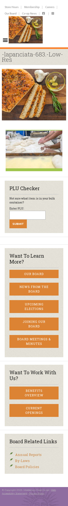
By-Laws (22, 460)
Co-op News (29, 13)
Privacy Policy (37, 493)
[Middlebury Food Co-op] (25, 23)
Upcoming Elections (34, 306)
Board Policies (27, 466)
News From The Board (34, 289)
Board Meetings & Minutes (34, 341)
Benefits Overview (34, 393)
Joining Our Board (34, 324)
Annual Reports (28, 454)
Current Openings (34, 410)
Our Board (10, 13)
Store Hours (12, 7)
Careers (49, 7)
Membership (32, 7)
